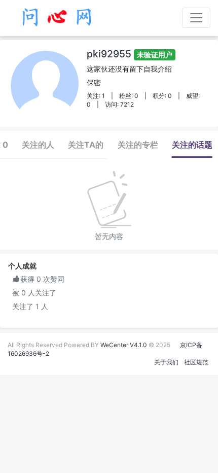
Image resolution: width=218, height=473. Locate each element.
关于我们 (166, 362)
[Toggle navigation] (196, 18)
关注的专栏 (138, 145)
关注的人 (38, 145)
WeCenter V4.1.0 (123, 345)
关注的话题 (192, 145)
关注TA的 (85, 145)
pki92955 (129, 54)
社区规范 (196, 362)
